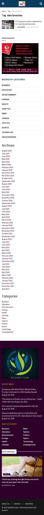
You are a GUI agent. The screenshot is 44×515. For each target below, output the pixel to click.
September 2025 (8, 181)
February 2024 (7, 223)
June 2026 (6, 156)
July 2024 (5, 209)
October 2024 (7, 201)
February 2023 (7, 256)
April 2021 (6, 289)
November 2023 (8, 231)
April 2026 (6, 162)
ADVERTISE (29, 504)
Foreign (5, 99)
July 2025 (5, 187)
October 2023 (7, 234)
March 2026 (6, 165)
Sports (5, 128)
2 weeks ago (7, 485)
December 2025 (8, 173)
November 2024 (8, 198)
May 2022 (5, 270)
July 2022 (5, 264)
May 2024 (5, 214)
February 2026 (7, 167)
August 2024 (7, 206)
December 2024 (8, 195)
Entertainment (9, 95)
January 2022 (7, 281)
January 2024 (7, 225)
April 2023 (6, 250)
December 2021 (8, 283)
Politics (6, 123)
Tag (9, 11)
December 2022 (8, 261)
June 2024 (6, 212)
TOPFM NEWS (21, 27)
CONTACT (17, 504)
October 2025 (7, 178)
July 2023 (5, 242)
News (4, 114)
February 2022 (7, 278)
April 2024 (6, 217)
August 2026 (7, 151)
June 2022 (6, 267)
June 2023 (6, 245)
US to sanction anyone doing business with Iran (20, 406)
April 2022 (6, 272)
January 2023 (7, 259)
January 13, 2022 (33, 27)
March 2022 (6, 275)
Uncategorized (9, 137)
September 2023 (8, 236)
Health (5, 104)
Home (4, 11)
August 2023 (7, 239)
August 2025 (7, 184)
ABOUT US (5, 504)
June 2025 (6, 189)
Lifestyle (6, 109)
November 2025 (8, 176)
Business (6, 85)
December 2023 (8, 228)
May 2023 (5, 247)
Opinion (5, 118)
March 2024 (6, 220)
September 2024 (8, 203)
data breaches (17, 11)
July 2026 (5, 154)
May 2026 (5, 159)
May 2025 (5, 192)
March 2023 (6, 253)
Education (7, 90)
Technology (7, 132)
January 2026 (7, 170)
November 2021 (8, 286)
